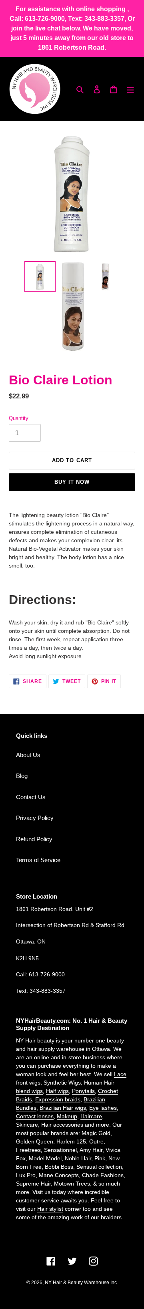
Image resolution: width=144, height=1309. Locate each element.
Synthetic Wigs (62, 1082)
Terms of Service (38, 860)
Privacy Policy (35, 817)
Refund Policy (34, 839)
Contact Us (31, 797)
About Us (28, 754)
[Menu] (130, 89)
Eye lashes (103, 1108)
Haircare (91, 1116)
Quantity (18, 418)
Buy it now (72, 482)
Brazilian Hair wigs (63, 1108)
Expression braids (57, 1099)
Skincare (27, 1124)
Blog (22, 775)
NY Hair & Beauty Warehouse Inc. (81, 1282)
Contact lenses (35, 1116)
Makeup (67, 1116)
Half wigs (57, 1091)
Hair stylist (50, 1209)
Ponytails (83, 1091)
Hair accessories (62, 1124)
